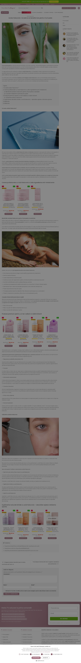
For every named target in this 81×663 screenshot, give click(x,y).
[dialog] (40, 654)
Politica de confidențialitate (45, 652)
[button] (40, 660)
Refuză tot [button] (45, 657)
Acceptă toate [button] (36, 657)
